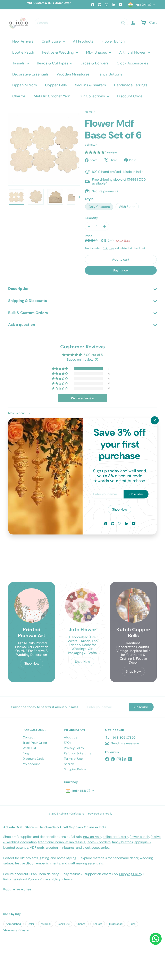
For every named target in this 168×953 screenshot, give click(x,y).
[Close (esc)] (155, 420)
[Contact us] (156, 939)
